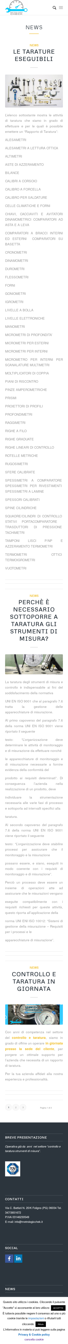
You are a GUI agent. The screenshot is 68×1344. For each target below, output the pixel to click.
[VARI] (34, 664)
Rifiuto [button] (41, 1324)
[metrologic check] (28, 7)
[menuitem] (52, 7)
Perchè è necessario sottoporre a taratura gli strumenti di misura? (34, 620)
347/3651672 (13, 1212)
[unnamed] (34, 91)
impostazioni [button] (36, 1318)
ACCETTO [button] (58, 1307)
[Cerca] (52, 7)
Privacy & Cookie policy (34, 1334)
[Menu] (61, 7)
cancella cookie (34, 1339)
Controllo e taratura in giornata (34, 981)
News (34, 45)
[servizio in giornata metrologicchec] (34, 1014)
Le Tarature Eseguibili (34, 55)
